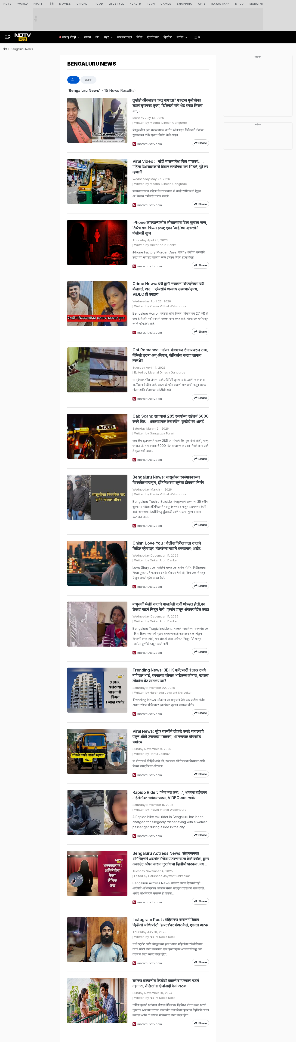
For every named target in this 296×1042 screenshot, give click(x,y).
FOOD (99, 3)
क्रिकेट (167, 37)
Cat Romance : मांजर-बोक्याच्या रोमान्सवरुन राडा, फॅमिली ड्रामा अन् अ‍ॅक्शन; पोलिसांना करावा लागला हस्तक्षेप (170, 355)
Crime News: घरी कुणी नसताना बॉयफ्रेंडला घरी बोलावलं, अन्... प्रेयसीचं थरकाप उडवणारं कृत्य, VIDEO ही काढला (168, 289)
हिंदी (52, 3)
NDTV (7, 3)
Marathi (256, 3)
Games (165, 3)
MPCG (239, 3)
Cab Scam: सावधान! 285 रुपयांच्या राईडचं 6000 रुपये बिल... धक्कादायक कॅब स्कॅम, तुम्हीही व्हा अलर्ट (171, 419)
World (22, 3)
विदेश (139, 37)
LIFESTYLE (116, 3)
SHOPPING (184, 3)
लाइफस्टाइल (124, 37)
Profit (39, 3)
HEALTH (135, 3)
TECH (151, 3)
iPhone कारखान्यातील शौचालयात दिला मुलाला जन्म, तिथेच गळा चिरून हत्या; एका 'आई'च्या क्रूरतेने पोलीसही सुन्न (170, 227)
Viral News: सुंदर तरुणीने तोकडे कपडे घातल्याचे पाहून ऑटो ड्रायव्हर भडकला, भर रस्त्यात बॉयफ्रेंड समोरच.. (168, 736)
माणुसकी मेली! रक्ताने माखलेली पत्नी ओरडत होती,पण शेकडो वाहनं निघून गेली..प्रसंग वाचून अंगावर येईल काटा (171, 607)
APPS (202, 3)
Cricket (83, 3)
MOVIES (65, 3)
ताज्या (87, 37)
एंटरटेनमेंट (153, 37)
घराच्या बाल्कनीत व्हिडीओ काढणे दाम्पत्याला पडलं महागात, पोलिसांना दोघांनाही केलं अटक (166, 983)
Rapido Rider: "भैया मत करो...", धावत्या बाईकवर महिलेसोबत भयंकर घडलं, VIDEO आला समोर (170, 795)
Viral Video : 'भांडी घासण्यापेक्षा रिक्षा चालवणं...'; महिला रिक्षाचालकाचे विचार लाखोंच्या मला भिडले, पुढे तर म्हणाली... (170, 166)
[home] (23, 36)
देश (97, 37)
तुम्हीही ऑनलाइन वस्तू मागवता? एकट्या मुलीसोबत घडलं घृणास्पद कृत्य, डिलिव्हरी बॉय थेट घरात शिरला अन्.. (168, 105)
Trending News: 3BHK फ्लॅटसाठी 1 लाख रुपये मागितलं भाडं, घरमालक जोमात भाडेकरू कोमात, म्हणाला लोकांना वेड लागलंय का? (171, 675)
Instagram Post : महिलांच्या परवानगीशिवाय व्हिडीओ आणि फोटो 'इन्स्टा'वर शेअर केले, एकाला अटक (170, 922)
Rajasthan (220, 3)
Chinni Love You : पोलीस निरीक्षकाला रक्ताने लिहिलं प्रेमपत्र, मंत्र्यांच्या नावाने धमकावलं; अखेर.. (168, 546)
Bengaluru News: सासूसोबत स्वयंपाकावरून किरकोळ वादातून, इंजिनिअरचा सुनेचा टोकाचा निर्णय (168, 480)
